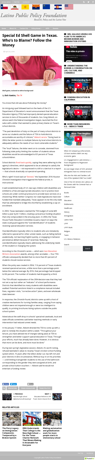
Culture (66, 196)
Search (66, 244)
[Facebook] (93, 2)
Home (4, 28)
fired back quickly (24, 162)
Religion (67, 231)
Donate (55, 28)
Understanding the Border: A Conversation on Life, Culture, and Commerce (78, 69)
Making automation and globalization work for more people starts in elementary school (52, 433)
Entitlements (68, 204)
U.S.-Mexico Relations (72, 239)
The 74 (19, 95)
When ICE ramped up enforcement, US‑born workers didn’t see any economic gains (77, 153)
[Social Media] (84, 2)
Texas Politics (44, 388)
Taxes (66, 235)
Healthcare (68, 208)
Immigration (68, 216)
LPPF (66, 223)
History (66, 212)
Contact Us (24, 28)
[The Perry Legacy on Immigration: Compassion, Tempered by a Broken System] (11, 419)
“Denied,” (30, 176)
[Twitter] (88, 2)
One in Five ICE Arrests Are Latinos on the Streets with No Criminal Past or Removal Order (78, 184)
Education (12, 388)
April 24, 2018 (9, 52)
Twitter (16, 2)
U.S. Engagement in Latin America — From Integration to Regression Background (78, 162)
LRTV (47, 28)
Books (66, 193)
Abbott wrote (40, 137)
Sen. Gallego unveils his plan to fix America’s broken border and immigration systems (78, 38)
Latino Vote (68, 220)
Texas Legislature (28, 388)
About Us (13, 28)
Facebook (26, 2)
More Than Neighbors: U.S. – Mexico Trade (77, 125)
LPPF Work (68, 227)
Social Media (6, 2)
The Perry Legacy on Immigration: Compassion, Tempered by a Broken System (10, 433)
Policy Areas (36, 28)
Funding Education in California (77, 98)
